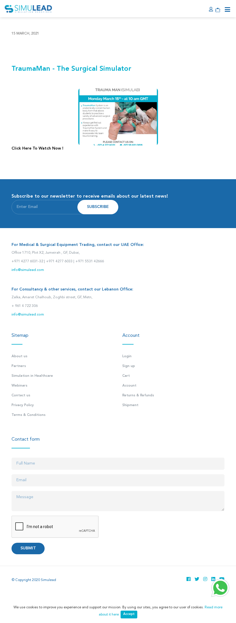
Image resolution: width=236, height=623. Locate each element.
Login (127, 356)
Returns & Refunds (138, 395)
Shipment (130, 405)
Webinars (19, 385)
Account (129, 385)
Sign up (128, 366)
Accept (129, 614)
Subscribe (98, 207)
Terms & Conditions (28, 415)
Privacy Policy (23, 405)
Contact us (21, 395)
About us (19, 356)
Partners (19, 366)
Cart (126, 376)
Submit (28, 548)
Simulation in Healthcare (32, 376)
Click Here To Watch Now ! (37, 148)
